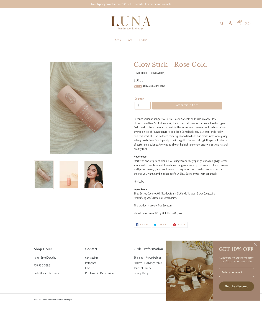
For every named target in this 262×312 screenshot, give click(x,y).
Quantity (139, 98)
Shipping (138, 85)
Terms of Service (142, 268)
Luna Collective (48, 299)
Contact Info (92, 257)
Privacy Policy (141, 273)
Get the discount (236, 286)
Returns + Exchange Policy (148, 262)
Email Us (89, 268)
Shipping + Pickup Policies (147, 257)
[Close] (255, 245)
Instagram (90, 262)
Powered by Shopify (63, 299)
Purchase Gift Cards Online (99, 273)
